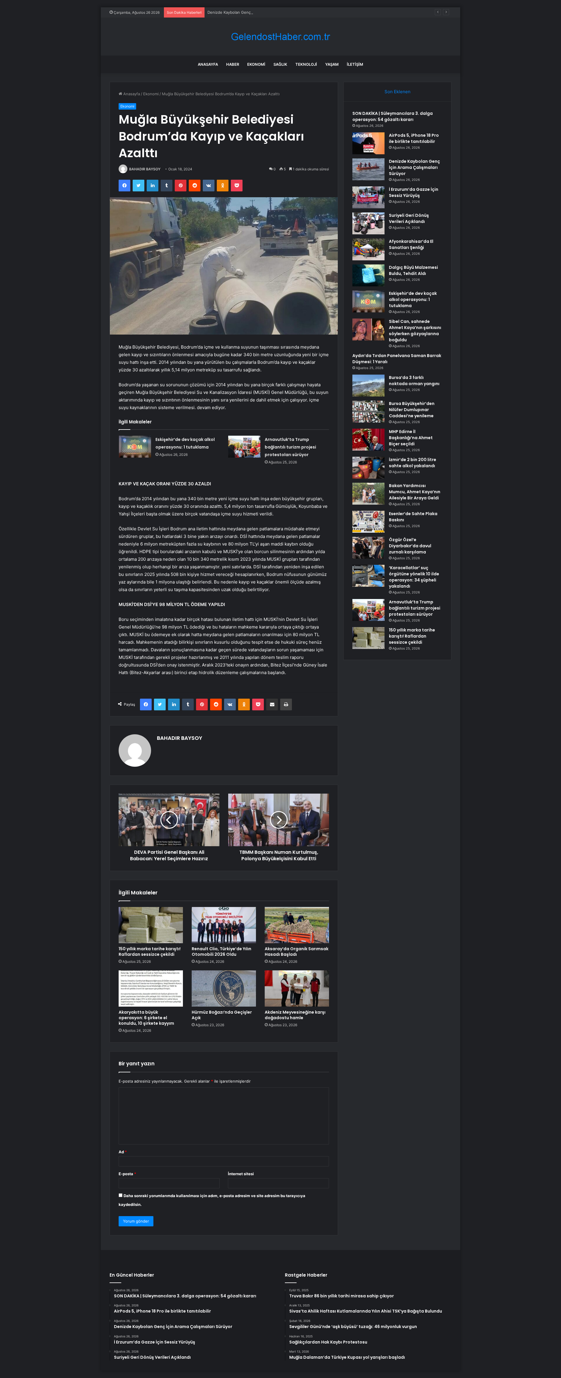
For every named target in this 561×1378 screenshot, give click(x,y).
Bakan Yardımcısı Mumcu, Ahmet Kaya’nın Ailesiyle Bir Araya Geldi (414, 492)
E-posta (127, 1173)
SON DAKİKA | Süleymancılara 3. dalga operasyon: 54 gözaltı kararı (392, 116)
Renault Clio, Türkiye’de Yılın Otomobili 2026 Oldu (221, 951)
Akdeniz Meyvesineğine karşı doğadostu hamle (295, 1015)
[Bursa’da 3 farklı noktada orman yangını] (368, 386)
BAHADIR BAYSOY (144, 169)
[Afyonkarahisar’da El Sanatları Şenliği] (368, 249)
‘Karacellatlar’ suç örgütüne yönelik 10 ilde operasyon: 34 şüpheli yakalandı (414, 577)
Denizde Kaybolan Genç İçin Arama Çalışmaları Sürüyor (256, 12)
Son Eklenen (398, 91)
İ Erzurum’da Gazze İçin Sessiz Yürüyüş (413, 192)
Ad (123, 1152)
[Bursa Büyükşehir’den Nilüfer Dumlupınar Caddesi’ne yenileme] (368, 412)
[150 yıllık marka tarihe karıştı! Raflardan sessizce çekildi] (151, 925)
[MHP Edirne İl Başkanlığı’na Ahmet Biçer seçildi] (368, 440)
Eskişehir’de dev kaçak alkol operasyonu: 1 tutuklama (413, 299)
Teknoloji (306, 64)
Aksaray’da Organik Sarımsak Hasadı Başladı (296, 951)
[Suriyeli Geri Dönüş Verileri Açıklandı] (368, 223)
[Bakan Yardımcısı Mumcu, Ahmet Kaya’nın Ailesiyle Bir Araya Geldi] (368, 494)
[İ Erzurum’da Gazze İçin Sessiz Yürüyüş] (368, 197)
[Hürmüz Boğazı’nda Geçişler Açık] (224, 988)
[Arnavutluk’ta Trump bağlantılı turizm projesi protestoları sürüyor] (244, 447)
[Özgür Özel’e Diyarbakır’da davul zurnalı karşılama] (368, 548)
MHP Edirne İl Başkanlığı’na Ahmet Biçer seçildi (411, 438)
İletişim (355, 64)
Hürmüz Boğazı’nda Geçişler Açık (222, 1015)
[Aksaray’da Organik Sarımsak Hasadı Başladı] (297, 925)
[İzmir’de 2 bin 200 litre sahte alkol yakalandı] (368, 468)
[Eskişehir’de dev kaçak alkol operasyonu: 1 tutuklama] (135, 447)
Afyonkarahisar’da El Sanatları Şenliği (411, 244)
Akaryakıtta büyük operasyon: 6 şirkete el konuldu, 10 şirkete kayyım (146, 1017)
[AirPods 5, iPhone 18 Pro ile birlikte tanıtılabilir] (368, 143)
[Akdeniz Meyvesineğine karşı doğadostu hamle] (297, 988)
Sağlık (280, 64)
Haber (232, 64)
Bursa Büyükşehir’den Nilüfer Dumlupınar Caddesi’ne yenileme (411, 410)
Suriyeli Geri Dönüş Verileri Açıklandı (409, 218)
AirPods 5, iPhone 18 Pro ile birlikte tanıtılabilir (414, 138)
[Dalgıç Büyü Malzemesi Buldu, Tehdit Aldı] (368, 275)
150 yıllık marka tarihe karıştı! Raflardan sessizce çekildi (150, 951)
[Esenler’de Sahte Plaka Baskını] (368, 522)
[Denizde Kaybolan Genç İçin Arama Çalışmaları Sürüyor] (368, 169)
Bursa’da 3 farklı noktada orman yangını (414, 381)
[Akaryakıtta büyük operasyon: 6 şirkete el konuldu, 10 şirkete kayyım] (151, 988)
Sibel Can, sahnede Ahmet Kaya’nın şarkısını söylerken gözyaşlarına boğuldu (415, 330)
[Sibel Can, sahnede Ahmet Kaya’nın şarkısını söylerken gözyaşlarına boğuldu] (368, 329)
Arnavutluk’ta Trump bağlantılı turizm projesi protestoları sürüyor (290, 447)
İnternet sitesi (241, 1173)
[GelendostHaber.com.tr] (280, 37)
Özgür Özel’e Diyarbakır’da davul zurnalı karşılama (410, 546)
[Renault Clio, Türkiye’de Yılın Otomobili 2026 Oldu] (224, 925)
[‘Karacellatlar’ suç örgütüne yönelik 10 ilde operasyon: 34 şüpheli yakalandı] (368, 576)
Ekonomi (256, 64)
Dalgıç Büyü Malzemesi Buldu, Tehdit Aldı (413, 270)
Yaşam (332, 64)
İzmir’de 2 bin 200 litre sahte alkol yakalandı (412, 463)
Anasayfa (208, 64)
